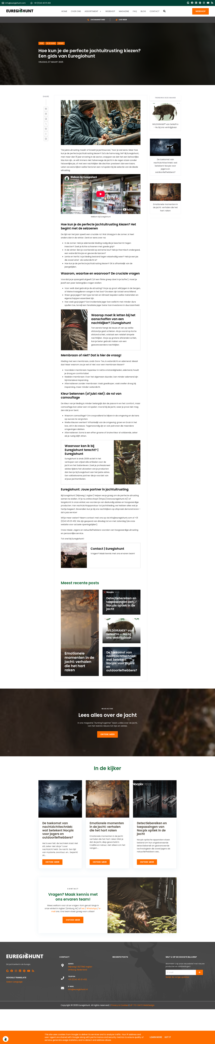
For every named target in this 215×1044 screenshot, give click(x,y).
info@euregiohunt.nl (78, 989)
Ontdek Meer (107, 734)
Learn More (156, 1037)
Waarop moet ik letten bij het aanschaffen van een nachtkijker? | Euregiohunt (113, 319)
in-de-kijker (51, 43)
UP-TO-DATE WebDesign (142, 1005)
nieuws (60, 43)
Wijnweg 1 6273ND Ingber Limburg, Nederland (80, 968)
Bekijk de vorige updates (177, 977)
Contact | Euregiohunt (107, 549)
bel (83, 908)
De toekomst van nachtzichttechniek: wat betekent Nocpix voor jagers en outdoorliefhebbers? (165, 166)
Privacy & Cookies (119, 1005)
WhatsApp (91, 908)
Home (41, 43)
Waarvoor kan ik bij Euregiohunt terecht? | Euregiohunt (81, 450)
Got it (167, 1037)
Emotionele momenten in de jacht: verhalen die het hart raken (165, 207)
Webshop (200, 11)
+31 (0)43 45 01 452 (77, 979)
